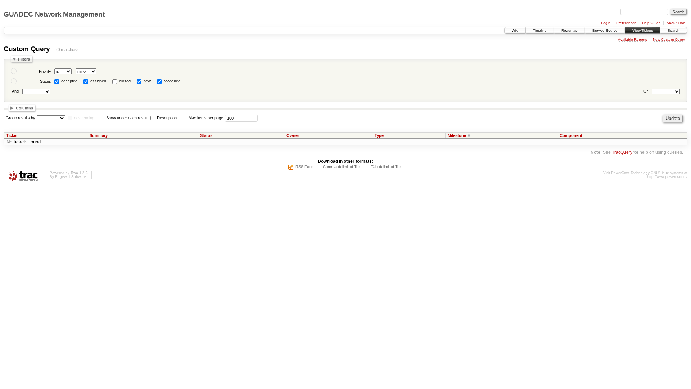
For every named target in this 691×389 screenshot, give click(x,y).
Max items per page (206, 118)
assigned (98, 81)
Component (571, 135)
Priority (45, 71)
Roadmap (569, 30)
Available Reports (632, 39)
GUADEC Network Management (54, 14)
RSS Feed (304, 167)
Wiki (515, 30)
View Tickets (642, 30)
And (15, 91)
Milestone (457, 135)
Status (45, 81)
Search (673, 30)
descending (84, 118)
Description (166, 118)
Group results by (20, 118)
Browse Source (605, 30)
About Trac (676, 23)
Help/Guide (651, 23)
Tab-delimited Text (387, 167)
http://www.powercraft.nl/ (667, 177)
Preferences (626, 23)
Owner (292, 135)
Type (379, 135)
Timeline (540, 30)
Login (605, 23)
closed (125, 81)
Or (645, 91)
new (147, 81)
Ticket (12, 135)
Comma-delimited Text (342, 167)
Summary (99, 135)
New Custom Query (669, 39)
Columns (24, 108)
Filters (24, 59)
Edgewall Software (70, 177)
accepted (69, 81)
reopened (172, 81)
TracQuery (622, 152)
